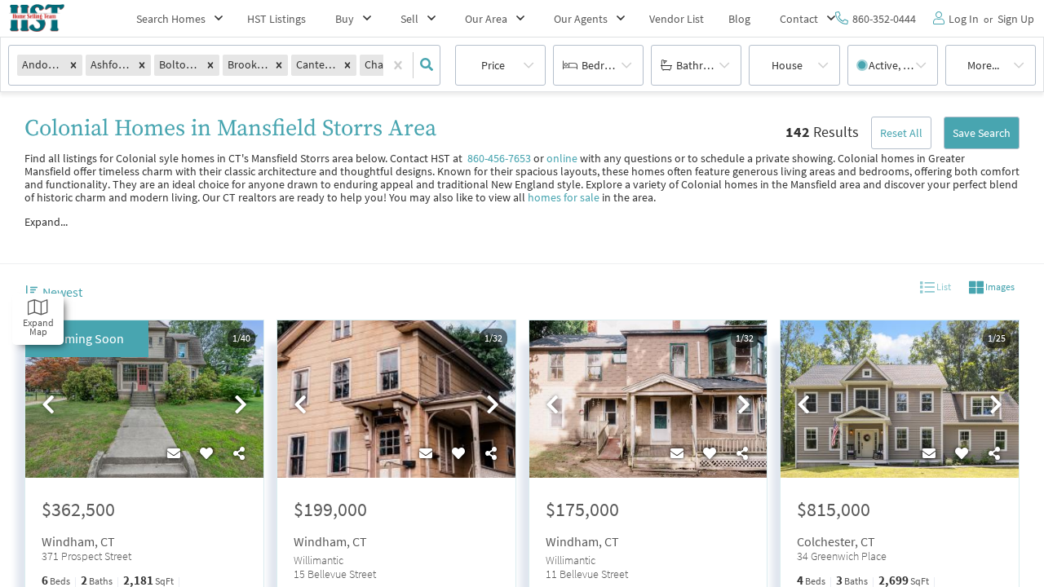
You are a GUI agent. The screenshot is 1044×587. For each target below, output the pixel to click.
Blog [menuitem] (739, 18)
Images (999, 286)
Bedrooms (607, 65)
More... (983, 65)
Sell (409, 18)
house (787, 65)
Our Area (486, 18)
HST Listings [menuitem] (276, 18)
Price (493, 65)
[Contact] (173, 453)
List (943, 286)
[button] (73, 65)
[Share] (239, 453)
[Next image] (240, 405)
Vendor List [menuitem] (676, 18)
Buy (344, 18)
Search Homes (171, 18)
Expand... (46, 221)
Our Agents (581, 18)
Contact (799, 18)
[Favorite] (206, 453)
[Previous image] (48, 405)
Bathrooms (703, 65)
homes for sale (563, 197)
